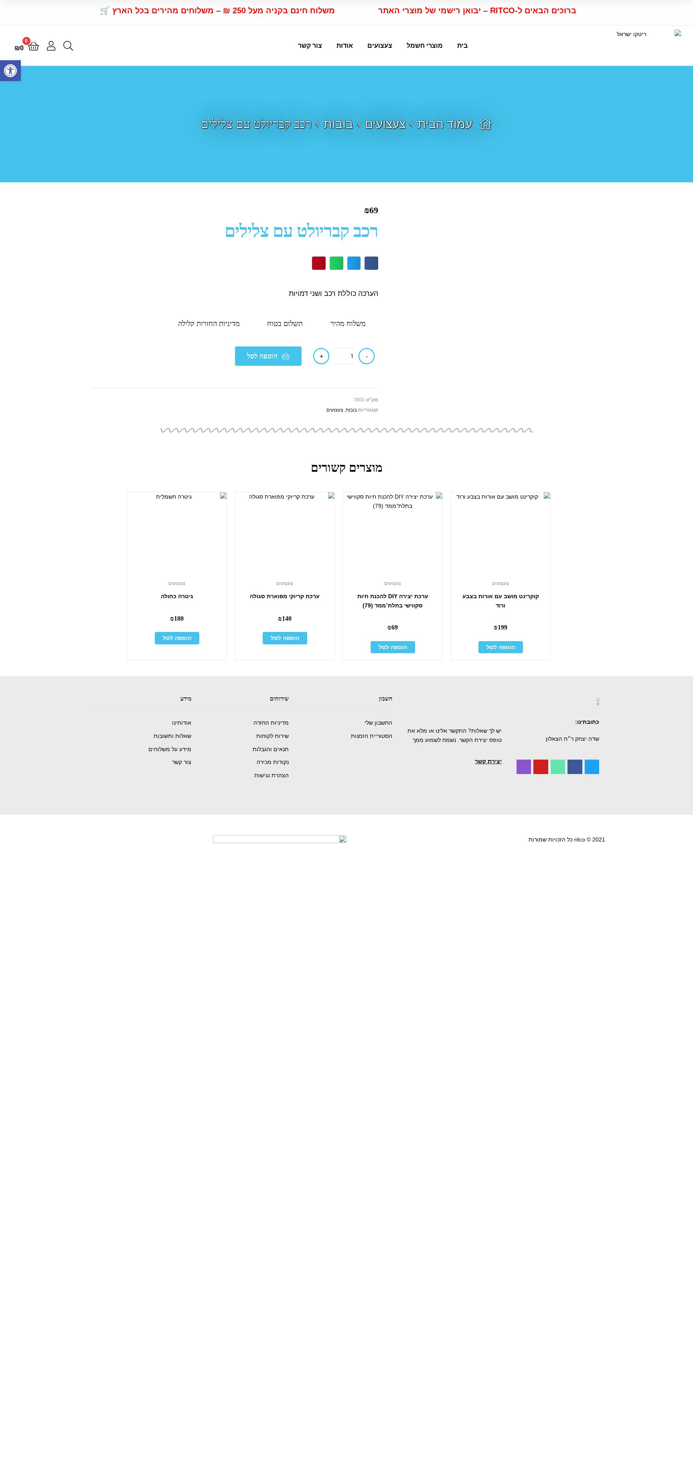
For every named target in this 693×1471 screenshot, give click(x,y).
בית (462, 45)
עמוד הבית (444, 123)
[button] (488, 761)
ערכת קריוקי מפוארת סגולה (285, 596)
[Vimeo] (558, 767)
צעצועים (379, 45)
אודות (344, 45)
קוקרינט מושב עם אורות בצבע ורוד (500, 601)
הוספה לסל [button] (500, 647)
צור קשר (310, 45)
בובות (338, 123)
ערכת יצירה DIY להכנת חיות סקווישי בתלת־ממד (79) (392, 601)
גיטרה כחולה (177, 596)
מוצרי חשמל (425, 45)
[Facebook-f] (574, 767)
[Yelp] (524, 767)
